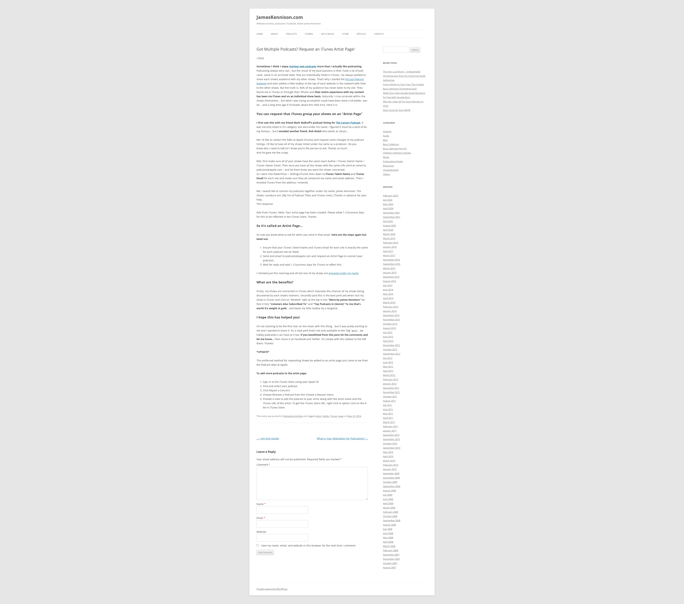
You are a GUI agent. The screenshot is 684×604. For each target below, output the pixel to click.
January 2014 (390, 311)
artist (318, 416)
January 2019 (390, 246)
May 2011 (388, 413)
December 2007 (391, 554)
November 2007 (391, 559)
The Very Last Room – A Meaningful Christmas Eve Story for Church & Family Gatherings (404, 76)
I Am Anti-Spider (267, 438)
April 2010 (388, 456)
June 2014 (388, 289)
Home (259, 33)
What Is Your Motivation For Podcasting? (342, 438)
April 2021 (388, 221)
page (340, 416)
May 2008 (388, 537)
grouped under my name (344, 273)
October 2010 (390, 443)
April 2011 (388, 417)
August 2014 (389, 281)
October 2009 (390, 482)
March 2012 (389, 375)
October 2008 (390, 516)
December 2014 (391, 276)
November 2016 (391, 259)
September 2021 (391, 217)
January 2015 (390, 272)
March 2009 (389, 507)
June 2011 (388, 409)
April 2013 (388, 341)
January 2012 (390, 383)
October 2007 (390, 563)
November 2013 (391, 319)
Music (386, 157)
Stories (309, 33)
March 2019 (389, 238)
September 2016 (391, 264)
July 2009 (387, 494)
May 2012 (388, 366)
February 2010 (390, 464)
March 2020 (389, 234)
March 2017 (389, 255)
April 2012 (388, 370)
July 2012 (387, 358)
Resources (388, 165)
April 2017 (388, 251)
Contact (379, 33)
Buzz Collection (391, 144)
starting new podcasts (302, 66)
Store (345, 33)
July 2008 (387, 529)
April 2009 (388, 503)
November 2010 (391, 439)
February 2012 (390, 379)
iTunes (333, 416)
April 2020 (388, 229)
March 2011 (389, 422)
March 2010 (389, 460)
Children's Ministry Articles (397, 152)
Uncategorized (390, 170)
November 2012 (391, 345)
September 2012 (391, 353)
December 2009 (391, 473)
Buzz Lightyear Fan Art (395, 148)
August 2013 (389, 328)
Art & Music (327, 33)
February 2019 (390, 242)
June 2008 (388, 533)
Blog (385, 140)
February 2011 (390, 426)
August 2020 (389, 225)
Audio (386, 135)
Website (261, 531)
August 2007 (389, 567)
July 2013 (387, 332)
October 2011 (390, 396)
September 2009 (391, 486)
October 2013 (390, 323)
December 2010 (391, 435)
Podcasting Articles (293, 416)
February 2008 (390, 550)
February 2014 (390, 306)
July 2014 (387, 285)
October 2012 (390, 349)
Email (260, 518)
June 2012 (388, 362)
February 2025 (390, 195)
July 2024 (387, 199)
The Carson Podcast (348, 122)
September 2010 (391, 447)
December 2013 (391, 315)
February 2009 (390, 512)
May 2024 (388, 204)
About (274, 33)
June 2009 (388, 499)
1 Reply (260, 57)
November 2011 (391, 392)
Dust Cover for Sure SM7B (396, 110)
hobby (325, 416)
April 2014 (388, 298)
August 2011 (389, 400)
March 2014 (389, 302)
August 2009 (389, 490)
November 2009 (391, 477)
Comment (263, 464)
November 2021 (391, 212)
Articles (361, 33)
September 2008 (391, 520)
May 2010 (388, 452)
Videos (386, 174)
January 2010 (390, 469)
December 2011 (391, 388)
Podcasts (291, 33)
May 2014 (388, 293)
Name (261, 504)
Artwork (387, 131)
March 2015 (389, 268)
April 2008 (388, 541)
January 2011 (390, 430)
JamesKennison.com (279, 17)
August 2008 (389, 524)
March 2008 (389, 546)
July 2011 (387, 405)
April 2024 (388, 208)
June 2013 (388, 336)
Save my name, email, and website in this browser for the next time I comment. (308, 545)
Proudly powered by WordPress (271, 588)
